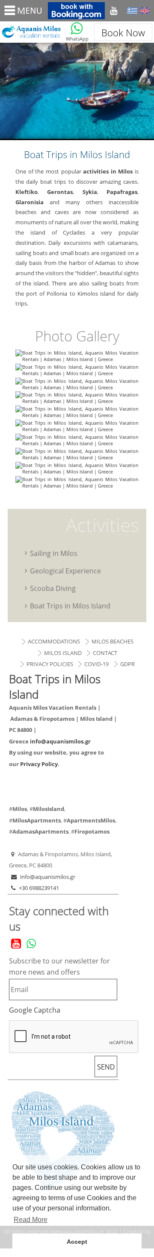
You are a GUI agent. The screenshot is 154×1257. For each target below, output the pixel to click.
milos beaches (112, 641)
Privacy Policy (39, 764)
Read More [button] (30, 1219)
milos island (63, 653)
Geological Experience (65, 571)
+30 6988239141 (39, 888)
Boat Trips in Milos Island (31, 32)
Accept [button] (77, 1241)
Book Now (123, 32)
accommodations (54, 641)
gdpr (127, 664)
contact (105, 653)
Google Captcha (34, 1010)
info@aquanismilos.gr (60, 741)
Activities (102, 524)
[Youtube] (113, 10)
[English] (144, 10)
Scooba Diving (53, 588)
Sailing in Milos (53, 553)
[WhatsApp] (76, 28)
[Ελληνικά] (132, 10)
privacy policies (50, 664)
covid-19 (96, 664)
